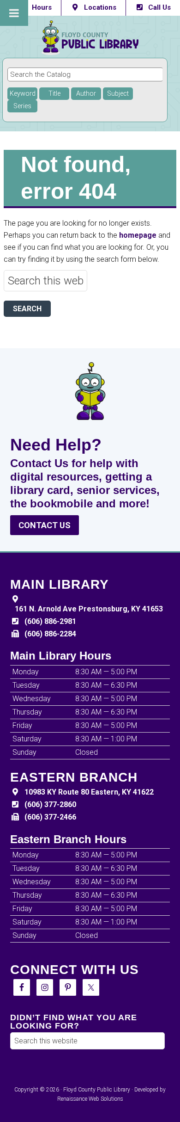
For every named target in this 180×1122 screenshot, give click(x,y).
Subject (118, 94)
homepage (137, 235)
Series (22, 106)
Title (54, 94)
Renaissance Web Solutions (90, 1099)
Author (86, 94)
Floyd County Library (89, 37)
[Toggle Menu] (14, 13)
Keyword (23, 94)
